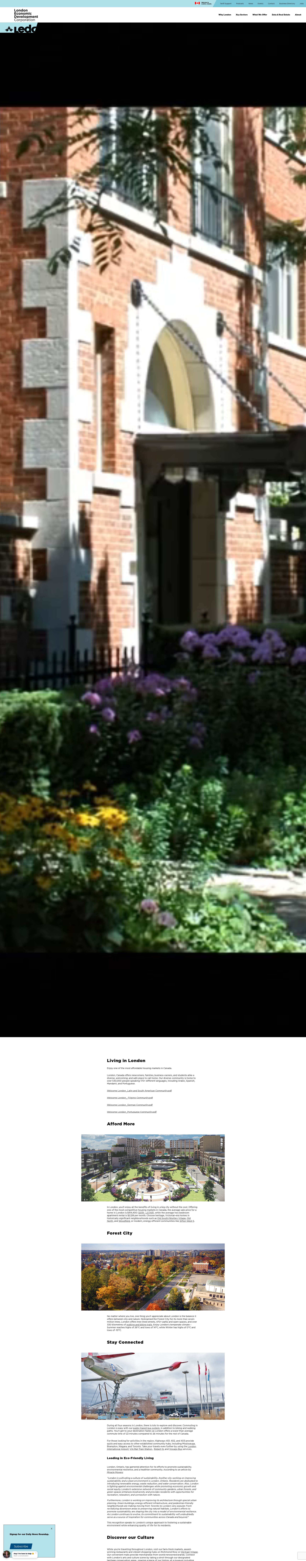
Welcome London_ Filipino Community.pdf (130, 1097)
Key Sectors (242, 14)
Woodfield (124, 1221)
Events (260, 4)
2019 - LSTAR (146, 1212)
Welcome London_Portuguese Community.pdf (132, 1111)
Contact (271, 4)
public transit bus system (146, 1428)
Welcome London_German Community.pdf (130, 1104)
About (298, 14)
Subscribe (21, 1546)
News (251, 4)
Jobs (302, 4)
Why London (225, 14)
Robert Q (159, 1449)
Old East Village (189, 1552)
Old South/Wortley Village (171, 1218)
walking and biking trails (139, 1324)
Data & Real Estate (281, 14)
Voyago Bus (175, 1449)
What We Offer (259, 14)
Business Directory (287, 4)
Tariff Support (226, 4)
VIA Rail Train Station (141, 1449)
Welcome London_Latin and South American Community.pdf (139, 1090)
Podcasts (240, 4)
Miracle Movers (115, 1472)
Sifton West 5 (187, 1221)
